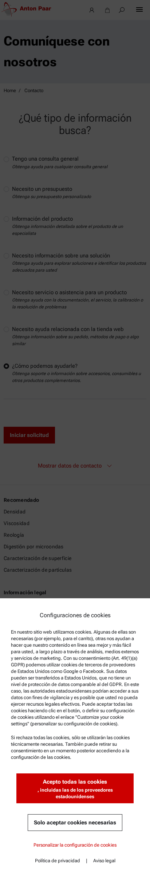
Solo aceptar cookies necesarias (75, 822)
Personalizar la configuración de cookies (75, 845)
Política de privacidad (57, 860)
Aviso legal (104, 860)
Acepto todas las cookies (75, 789)
